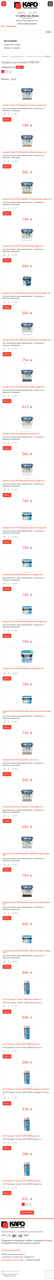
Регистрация (11, 26)
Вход (3, 26)
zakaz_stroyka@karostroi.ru (27, 21)
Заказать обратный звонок (27, 23)
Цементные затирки (12, 45)
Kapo (27, 6)
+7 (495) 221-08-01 (27, 16)
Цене (19, 67)
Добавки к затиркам (12, 48)
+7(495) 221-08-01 (32, 1260)
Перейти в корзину (3, 3)
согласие (48, 1240)
